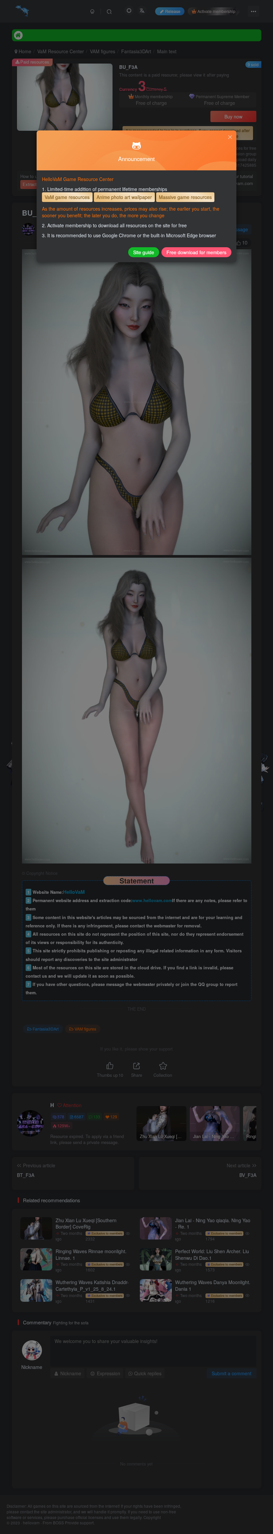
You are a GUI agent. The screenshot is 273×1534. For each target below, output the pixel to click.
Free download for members (196, 252)
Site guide (143, 252)
